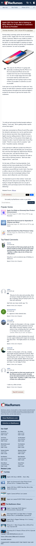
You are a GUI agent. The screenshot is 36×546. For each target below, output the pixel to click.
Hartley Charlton (5, 450)
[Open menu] (2, 3)
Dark (2, 543)
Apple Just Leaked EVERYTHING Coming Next (19, 499)
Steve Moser (4, 463)
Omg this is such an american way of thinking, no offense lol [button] (22, 377)
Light (32, 542)
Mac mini (5, 7)
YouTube (7, 472)
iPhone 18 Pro (25, 7)
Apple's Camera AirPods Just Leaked (17, 493)
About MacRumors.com (10, 418)
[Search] (31, 2)
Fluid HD (25, 542)
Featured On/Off (5, 542)
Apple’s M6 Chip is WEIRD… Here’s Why (18, 477)
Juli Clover (30, 30)
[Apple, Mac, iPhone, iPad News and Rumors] (13, 5)
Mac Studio (15, 7)
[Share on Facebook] (32, 195)
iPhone (14, 190)
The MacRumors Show (13, 504)
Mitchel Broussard (5, 444)
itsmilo (9, 243)
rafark (8, 289)
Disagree (20, 261)
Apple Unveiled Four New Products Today (20, 231)
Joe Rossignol (21, 437)
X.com (5, 434)
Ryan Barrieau (21, 456)
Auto (29, 542)
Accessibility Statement (6, 539)
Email (2, 434)
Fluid (21, 542)
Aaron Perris (21, 463)
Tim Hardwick (21, 444)
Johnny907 (10, 320)
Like (16, 261)
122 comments (7, 194)
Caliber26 (9, 348)
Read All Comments (18, 392)
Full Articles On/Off (14, 542)
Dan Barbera (4, 456)
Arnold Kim (3, 431)
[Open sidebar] (34, 3)
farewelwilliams (11, 309)
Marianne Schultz (22, 450)
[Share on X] (27, 195)
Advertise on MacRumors (10, 423)
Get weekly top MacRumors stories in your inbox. (18, 199)
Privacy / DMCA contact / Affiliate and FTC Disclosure (13, 536)
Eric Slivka (20, 431)
